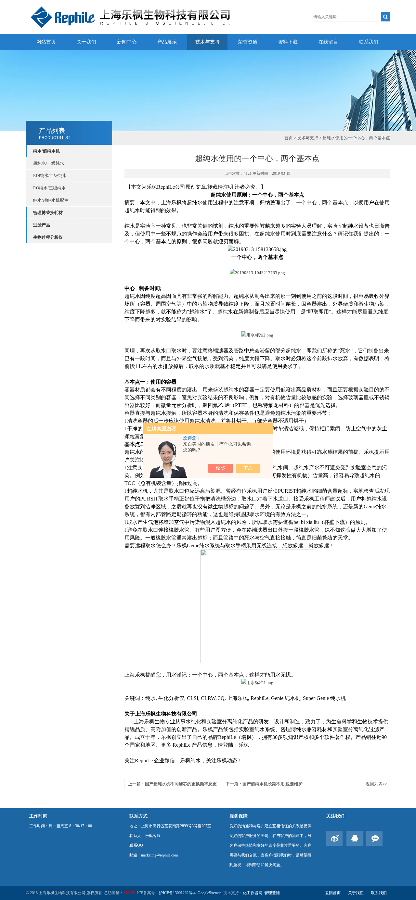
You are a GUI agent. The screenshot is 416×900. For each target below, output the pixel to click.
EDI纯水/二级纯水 (50, 175)
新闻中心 (126, 41)
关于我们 (86, 41)
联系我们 (368, 41)
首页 (288, 137)
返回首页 (333, 893)
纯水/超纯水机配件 (50, 200)
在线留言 (328, 41)
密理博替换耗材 (48, 212)
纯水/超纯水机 (46, 150)
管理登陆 (272, 893)
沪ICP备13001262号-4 (177, 893)
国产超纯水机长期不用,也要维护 (272, 783)
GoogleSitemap (209, 893)
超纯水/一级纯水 (48, 163)
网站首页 (46, 41)
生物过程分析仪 (48, 237)
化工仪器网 (252, 893)
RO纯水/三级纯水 (49, 187)
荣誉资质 (247, 41)
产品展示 (167, 41)
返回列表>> (376, 783)
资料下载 (288, 41)
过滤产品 (41, 224)
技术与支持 (207, 41)
